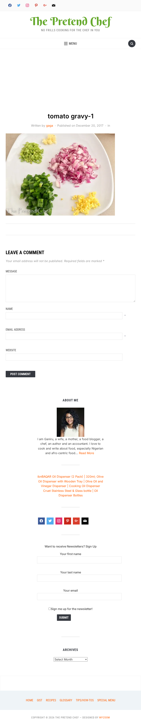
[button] (70, 43)
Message (11, 271)
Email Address (15, 329)
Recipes (51, 700)
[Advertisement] (70, 84)
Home (29, 700)
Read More (86, 453)
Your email (70, 590)
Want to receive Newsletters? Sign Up (71, 546)
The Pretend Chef (70, 21)
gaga (49, 125)
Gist (39, 700)
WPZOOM (104, 717)
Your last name (70, 572)
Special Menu (106, 700)
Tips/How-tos (85, 700)
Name (9, 309)
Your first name (70, 554)
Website (11, 350)
